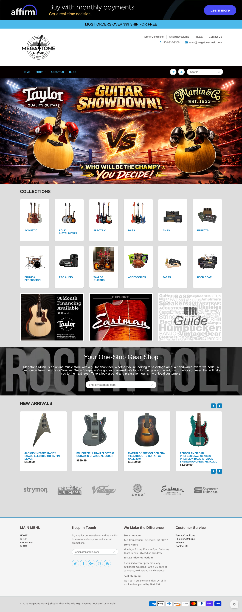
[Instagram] (99, 563)
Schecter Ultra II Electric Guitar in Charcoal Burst (43, 454)
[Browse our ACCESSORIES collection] (138, 259)
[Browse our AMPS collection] (172, 212)
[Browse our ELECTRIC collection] (103, 212)
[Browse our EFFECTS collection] (207, 212)
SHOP (39, 72)
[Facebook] (83, 563)
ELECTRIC (100, 230)
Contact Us (215, 36)
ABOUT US (57, 72)
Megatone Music (38, 603)
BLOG (72, 72)
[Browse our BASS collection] (138, 212)
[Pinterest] (91, 563)
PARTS (167, 277)
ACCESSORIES (137, 277)
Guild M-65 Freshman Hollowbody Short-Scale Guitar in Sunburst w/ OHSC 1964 (198, 457)
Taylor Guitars (99, 278)
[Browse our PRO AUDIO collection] (69, 259)
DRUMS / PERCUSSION (32, 278)
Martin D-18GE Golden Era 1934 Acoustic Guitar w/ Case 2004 (95, 456)
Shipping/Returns (179, 36)
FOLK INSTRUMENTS (68, 232)
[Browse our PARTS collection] (172, 259)
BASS (131, 230)
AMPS (166, 230)
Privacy (199, 36)
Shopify (54, 603)
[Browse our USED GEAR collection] (207, 259)
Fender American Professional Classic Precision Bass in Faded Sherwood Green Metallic (147, 457)
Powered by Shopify (104, 603)
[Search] (219, 72)
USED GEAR (204, 277)
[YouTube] (107, 563)
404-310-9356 (171, 42)
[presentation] (213, 405)
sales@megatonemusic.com (205, 42)
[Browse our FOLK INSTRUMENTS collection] (69, 212)
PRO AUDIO (66, 277)
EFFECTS (203, 230)
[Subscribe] (151, 385)
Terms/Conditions (153, 36)
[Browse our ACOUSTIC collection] (34, 212)
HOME (26, 72)
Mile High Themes (81, 603)
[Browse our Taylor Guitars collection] (103, 259)
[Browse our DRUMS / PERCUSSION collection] (34, 259)
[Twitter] (75, 563)
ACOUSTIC (30, 230)
